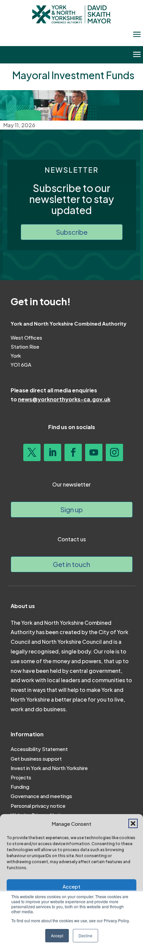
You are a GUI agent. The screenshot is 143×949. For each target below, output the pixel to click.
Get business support (36, 758)
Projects (21, 777)
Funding (20, 786)
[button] (133, 823)
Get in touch (71, 564)
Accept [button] (57, 935)
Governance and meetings (41, 796)
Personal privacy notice (38, 805)
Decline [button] (85, 935)
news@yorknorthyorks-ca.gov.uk (64, 399)
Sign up (71, 509)
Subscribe (71, 232)
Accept (71, 886)
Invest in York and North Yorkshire (49, 768)
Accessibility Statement (39, 749)
